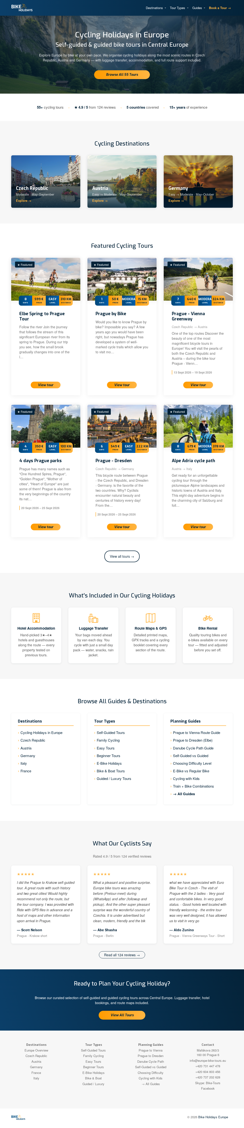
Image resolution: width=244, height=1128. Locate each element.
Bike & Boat (93, 1078)
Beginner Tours (108, 755)
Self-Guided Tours (111, 732)
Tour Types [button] (178, 7)
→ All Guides (184, 793)
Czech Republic (32, 740)
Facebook (208, 1088)
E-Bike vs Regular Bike (191, 770)
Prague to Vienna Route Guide (196, 732)
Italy (23, 763)
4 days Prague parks (40, 461)
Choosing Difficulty (150, 1072)
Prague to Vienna (151, 1050)
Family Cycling (108, 740)
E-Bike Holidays (109, 763)
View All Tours (122, 1015)
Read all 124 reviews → (122, 954)
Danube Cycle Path (150, 1061)
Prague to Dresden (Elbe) (193, 740)
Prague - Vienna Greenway (188, 316)
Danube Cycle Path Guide (193, 747)
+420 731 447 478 (207, 1066)
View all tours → (122, 556)
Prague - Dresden (114, 461)
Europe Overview (36, 1050)
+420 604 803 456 (207, 1071)
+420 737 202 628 (207, 1077)
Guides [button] (197, 7)
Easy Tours (106, 747)
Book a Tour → (220, 7)
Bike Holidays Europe (213, 1117)
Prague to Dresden (150, 1055)
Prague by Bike (111, 314)
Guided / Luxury (93, 1084)
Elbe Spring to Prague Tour (42, 316)
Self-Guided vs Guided (190, 755)
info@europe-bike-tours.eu (208, 1060)
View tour (45, 385)
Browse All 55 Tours (122, 74)
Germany (27, 755)
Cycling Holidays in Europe (41, 732)
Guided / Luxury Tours (114, 778)
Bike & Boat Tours (111, 770)
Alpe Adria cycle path (193, 461)
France (25, 770)
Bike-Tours (213, 1083)
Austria (25, 747)
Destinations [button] (155, 7)
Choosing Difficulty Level (192, 763)
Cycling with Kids (186, 778)
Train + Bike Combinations (193, 786)
